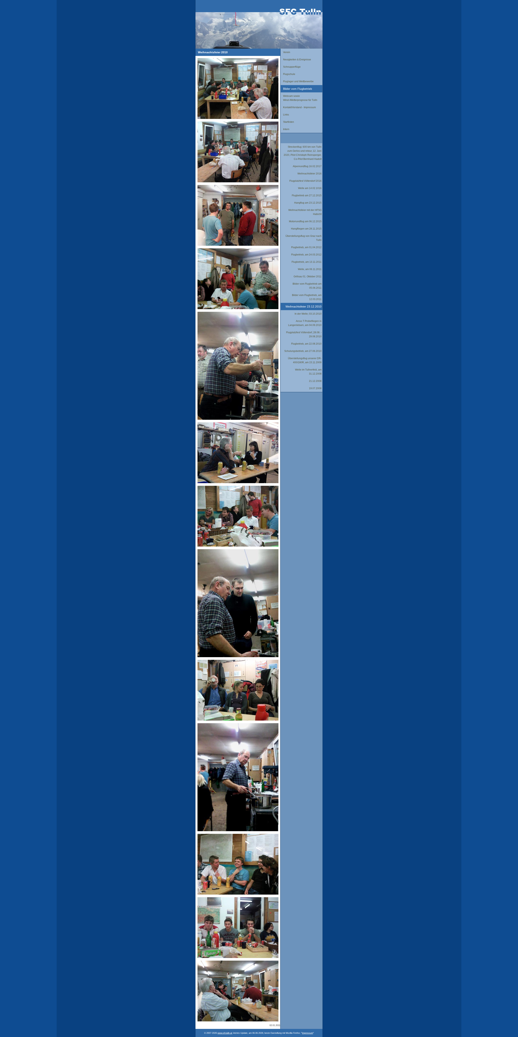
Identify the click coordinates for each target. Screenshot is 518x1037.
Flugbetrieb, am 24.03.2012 (306, 254)
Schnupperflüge (292, 66)
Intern (286, 129)
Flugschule (289, 74)
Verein (286, 52)
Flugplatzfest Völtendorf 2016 (305, 180)
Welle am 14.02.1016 (310, 188)
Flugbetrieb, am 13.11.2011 (307, 262)
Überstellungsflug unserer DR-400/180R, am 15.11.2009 (305, 360)
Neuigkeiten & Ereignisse (297, 59)
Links (286, 114)
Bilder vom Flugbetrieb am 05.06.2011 (307, 285)
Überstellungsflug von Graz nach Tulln (304, 238)
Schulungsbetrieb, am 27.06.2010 (303, 351)
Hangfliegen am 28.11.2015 (306, 228)
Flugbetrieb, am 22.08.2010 (306, 343)
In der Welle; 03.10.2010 (308, 313)
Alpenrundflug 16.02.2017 (307, 166)
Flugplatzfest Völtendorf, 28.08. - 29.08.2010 (304, 334)
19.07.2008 (315, 388)
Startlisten (288, 122)
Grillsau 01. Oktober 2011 (308, 276)
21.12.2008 (315, 381)
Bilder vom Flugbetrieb (297, 88)
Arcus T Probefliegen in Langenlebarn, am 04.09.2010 (305, 323)
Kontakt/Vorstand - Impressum (299, 107)
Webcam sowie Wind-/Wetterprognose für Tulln (300, 98)
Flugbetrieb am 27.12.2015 (307, 195)
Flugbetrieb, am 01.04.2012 (306, 247)
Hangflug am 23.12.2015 (308, 202)
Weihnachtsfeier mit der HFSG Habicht (305, 212)
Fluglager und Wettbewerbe (298, 81)
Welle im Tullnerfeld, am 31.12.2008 (308, 371)
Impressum (307, 1033)
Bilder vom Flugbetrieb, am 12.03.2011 (307, 297)
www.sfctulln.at (225, 1033)
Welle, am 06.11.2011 (310, 269)
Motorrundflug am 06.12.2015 (305, 221)
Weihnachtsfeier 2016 (309, 173)
